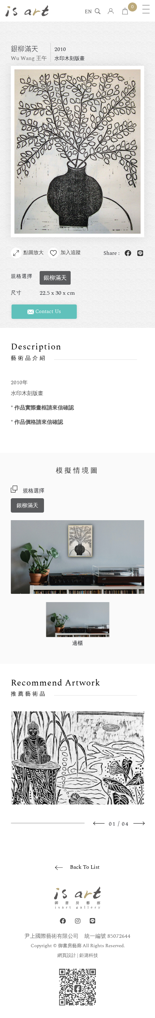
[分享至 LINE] (138, 253)
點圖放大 (33, 252)
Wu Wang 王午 (29, 58)
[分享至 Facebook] (126, 253)
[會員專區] (111, 11)
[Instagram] (77, 921)
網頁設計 (66, 955)
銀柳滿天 (27, 505)
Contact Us (47, 311)
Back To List (84, 867)
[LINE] (92, 921)
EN (88, 12)
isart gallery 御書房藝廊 (27, 11)
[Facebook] (63, 921)
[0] (125, 11)
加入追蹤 (71, 252)
